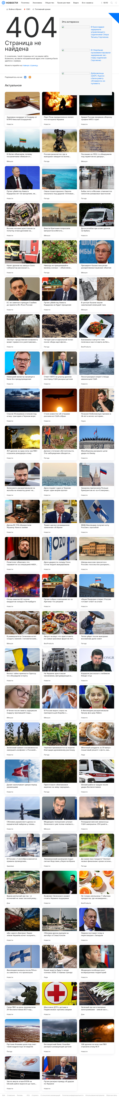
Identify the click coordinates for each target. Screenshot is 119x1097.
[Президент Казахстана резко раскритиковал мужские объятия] (96, 257)
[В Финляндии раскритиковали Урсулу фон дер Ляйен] (96, 702)
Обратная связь (111, 1095)
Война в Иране (15, 9)
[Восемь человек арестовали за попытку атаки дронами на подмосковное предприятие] (22, 220)
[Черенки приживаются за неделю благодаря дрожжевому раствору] (59, 739)
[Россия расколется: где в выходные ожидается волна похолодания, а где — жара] (59, 146)
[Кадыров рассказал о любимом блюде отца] (96, 665)
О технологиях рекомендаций (50, 1095)
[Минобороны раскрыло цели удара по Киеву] (96, 443)
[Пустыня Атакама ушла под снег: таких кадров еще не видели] (22, 1036)
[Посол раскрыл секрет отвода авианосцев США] (96, 369)
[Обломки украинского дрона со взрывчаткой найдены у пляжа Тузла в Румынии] (22, 814)
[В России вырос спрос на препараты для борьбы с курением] (59, 702)
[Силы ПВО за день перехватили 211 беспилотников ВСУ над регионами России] (22, 999)
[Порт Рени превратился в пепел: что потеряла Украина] (59, 109)
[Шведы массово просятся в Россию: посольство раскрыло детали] (96, 554)
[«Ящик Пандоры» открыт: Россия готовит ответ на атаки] (96, 591)
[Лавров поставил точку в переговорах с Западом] (96, 925)
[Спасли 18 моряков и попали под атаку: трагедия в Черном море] (22, 406)
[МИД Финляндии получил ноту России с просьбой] (96, 517)
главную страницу (30, 65)
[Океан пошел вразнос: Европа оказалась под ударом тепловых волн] (59, 183)
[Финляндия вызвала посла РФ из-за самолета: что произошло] (22, 962)
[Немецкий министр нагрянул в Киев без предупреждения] (22, 369)
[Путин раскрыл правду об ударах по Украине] (59, 1073)
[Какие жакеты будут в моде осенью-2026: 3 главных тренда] (59, 962)
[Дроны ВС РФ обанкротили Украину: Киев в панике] (22, 517)
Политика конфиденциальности (72, 1095)
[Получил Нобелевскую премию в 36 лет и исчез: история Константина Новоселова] (96, 406)
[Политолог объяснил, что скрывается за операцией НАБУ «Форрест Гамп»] (22, 554)
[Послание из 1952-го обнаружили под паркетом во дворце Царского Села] (96, 146)
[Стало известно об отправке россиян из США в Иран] (59, 406)
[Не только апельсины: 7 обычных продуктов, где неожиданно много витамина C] (96, 888)
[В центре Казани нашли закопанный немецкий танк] (96, 294)
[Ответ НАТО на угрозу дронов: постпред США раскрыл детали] (59, 369)
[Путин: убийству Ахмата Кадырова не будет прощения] (59, 294)
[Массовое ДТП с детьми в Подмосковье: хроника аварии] (59, 999)
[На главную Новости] (11, 3)
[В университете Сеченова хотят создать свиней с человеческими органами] (22, 628)
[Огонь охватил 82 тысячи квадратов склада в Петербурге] (22, 591)
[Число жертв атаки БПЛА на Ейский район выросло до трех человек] (22, 1073)
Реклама (20, 1095)
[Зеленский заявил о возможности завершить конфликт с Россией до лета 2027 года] (22, 739)
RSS (28, 1095)
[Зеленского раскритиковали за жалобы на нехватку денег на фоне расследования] (22, 480)
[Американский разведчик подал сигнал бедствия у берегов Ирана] (59, 851)
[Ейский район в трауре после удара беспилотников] (96, 776)
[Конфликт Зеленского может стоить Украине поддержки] (59, 888)
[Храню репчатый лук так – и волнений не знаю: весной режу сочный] (22, 888)
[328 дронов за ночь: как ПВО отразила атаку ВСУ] (96, 1036)
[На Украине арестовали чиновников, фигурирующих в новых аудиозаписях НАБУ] (59, 665)
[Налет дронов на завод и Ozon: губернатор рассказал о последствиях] (22, 257)
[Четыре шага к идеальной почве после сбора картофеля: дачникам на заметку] (59, 331)
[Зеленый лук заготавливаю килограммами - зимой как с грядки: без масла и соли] (96, 999)
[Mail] (3, 3)
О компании (11, 1095)
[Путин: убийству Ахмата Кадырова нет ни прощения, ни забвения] (22, 183)
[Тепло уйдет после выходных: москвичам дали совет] (96, 628)
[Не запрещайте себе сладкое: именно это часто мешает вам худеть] (96, 1073)
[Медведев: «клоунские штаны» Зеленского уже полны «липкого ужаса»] (59, 814)
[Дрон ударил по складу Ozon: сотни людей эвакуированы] (59, 554)
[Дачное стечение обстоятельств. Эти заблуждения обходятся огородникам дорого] (59, 443)
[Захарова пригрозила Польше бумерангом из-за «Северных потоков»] (96, 480)
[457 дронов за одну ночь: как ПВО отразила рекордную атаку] (22, 443)
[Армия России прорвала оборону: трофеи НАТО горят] (96, 109)
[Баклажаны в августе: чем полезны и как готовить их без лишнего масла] (96, 331)
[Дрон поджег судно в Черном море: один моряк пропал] (59, 480)
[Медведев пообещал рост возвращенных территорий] (96, 962)
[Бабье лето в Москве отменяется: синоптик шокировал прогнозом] (96, 183)
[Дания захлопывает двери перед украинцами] (22, 776)
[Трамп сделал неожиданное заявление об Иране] (59, 517)
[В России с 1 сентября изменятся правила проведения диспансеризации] (22, 851)
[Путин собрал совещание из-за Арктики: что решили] (59, 591)
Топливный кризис (43, 9)
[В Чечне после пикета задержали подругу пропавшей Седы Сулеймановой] (22, 702)
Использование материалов (95, 1095)
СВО (28, 9)
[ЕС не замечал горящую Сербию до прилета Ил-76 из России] (22, 294)
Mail (3, 1095)
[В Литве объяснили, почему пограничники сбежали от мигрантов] (22, 146)
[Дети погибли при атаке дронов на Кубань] (96, 220)
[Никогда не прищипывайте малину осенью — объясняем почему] (59, 257)
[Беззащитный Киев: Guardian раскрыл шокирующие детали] (59, 1036)
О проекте (35, 1095)
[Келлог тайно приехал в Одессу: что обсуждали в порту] (22, 665)
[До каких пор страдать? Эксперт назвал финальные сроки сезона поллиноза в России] (96, 851)
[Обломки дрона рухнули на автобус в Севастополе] (59, 925)
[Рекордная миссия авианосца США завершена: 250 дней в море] (96, 814)
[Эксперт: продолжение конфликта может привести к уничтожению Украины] (22, 331)
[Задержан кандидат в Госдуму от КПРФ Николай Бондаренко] (22, 109)
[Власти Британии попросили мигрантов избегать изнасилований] (59, 220)
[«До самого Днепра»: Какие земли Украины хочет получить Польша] (22, 925)
